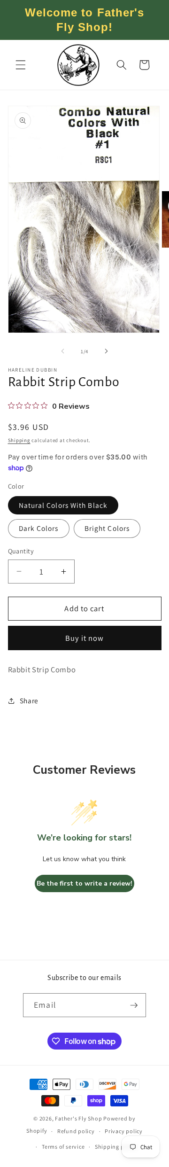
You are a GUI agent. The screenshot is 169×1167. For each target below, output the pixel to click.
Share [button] (29, 700)
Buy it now (84, 638)
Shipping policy (116, 1146)
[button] (20, 65)
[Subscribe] (134, 1005)
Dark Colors (39, 528)
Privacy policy (124, 1131)
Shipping (19, 440)
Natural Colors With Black (63, 505)
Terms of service (63, 1146)
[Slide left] (63, 351)
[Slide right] (106, 351)
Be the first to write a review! (84, 883)
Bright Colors (107, 528)
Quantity (21, 550)
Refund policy (76, 1131)
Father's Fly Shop (78, 1118)
